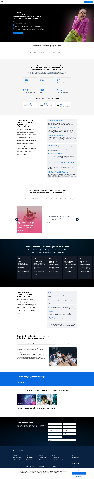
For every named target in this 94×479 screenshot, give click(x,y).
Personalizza (78, 476)
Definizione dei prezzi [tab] (44, 343)
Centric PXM (15, 464)
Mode (27, 455)
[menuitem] (18, 455)
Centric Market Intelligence (18, 459)
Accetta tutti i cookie (79, 473)
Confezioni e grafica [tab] (76, 343)
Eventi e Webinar (73, 1)
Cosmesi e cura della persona (31, 464)
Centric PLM (15, 455)
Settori (56, 1)
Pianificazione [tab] (19, 343)
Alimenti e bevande (29, 457)
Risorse (66, 1)
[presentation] (47, 343)
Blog (40, 459)
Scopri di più (21, 277)
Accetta (79, 470)
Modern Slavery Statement (57, 464)
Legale (53, 455)
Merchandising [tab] (26, 343)
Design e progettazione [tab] (34, 343)
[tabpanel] (47, 355)
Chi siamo (79, 1)
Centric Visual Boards (17, 461)
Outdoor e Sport (29, 459)
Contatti (73, 455)
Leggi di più (20, 230)
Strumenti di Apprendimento (44, 461)
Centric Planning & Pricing (17, 457)
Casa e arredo (28, 461)
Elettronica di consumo (30, 466)
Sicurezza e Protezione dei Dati (57, 459)
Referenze (61, 1)
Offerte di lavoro (42, 466)
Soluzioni (50, 1)
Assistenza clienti (75, 457)
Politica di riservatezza (56, 457)
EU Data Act (54, 466)
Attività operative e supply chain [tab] (65, 343)
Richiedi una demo (88, 1)
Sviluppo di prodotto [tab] (53, 343)
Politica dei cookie (55, 461)
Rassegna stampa (42, 457)
